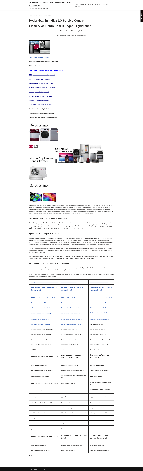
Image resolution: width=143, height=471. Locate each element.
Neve (30, 469)
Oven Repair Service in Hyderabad (39, 92)
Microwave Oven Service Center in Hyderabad (42, 83)
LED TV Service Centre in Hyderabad (39, 79)
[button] (100, 4)
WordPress (42, 469)
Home (76, 4)
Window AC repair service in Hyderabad (40, 96)
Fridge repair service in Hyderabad (39, 100)
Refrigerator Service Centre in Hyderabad (41, 104)
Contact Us (83, 4)
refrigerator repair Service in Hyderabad (46, 70)
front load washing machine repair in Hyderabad (42, 87)
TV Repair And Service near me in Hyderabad (42, 75)
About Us (90, 4)
